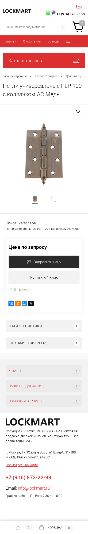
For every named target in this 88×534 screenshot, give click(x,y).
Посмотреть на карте (22, 465)
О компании (32, 41)
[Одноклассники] (18, 303)
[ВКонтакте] (11, 303)
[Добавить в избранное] (78, 111)
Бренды (54, 41)
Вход (79, 6)
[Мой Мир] (24, 303)
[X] (31, 303)
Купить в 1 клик (44, 277)
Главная (10, 41)
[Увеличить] (44, 154)
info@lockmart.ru (34, 488)
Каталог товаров (25, 60)
